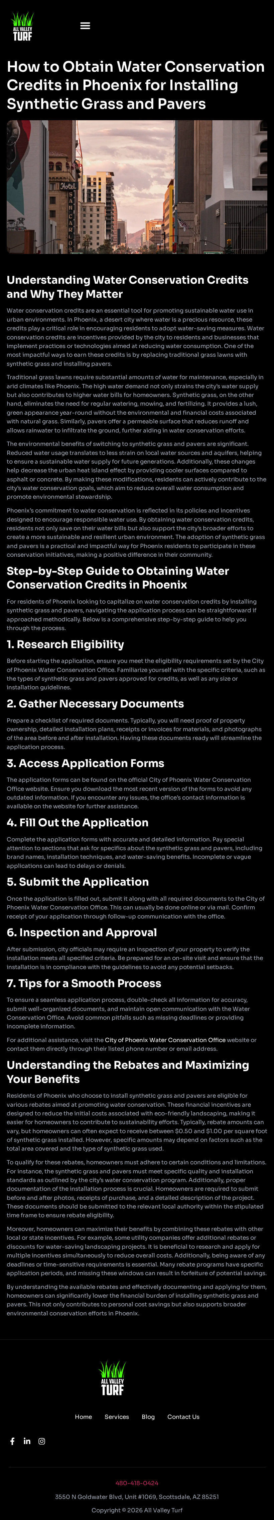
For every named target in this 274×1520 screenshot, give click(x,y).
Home (83, 1417)
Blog (148, 1417)
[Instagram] (41, 1441)
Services (117, 1417)
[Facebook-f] (12, 1441)
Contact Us (183, 1417)
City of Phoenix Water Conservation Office (165, 1040)
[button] (85, 25)
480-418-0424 (137, 1483)
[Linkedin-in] (27, 1441)
